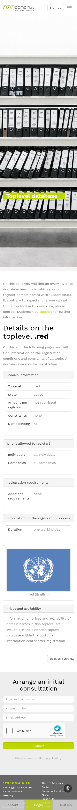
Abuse (45, 795)
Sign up (56, 7)
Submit (38, 745)
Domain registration (53, 791)
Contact (46, 787)
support (45, 312)
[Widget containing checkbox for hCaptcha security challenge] (34, 731)
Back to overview (62, 658)
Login (38, 805)
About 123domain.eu (53, 783)
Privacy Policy (50, 758)
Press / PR (48, 799)
